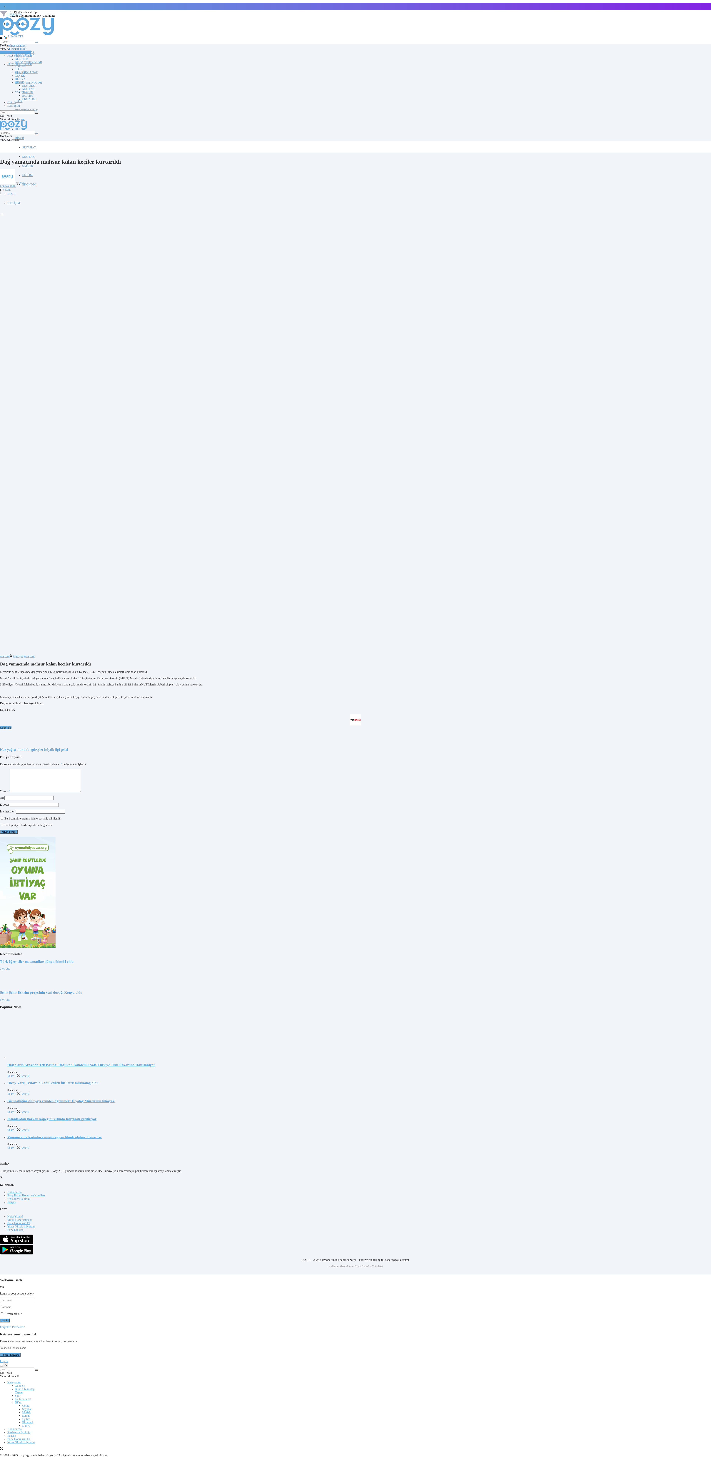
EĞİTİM (27, 175)
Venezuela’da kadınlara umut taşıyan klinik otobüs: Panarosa (54, 1137)
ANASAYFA (15, 36)
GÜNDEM (21, 59)
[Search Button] (36, 42)
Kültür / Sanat (23, 1399)
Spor (17, 1395)
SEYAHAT (29, 147)
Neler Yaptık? (15, 1216)
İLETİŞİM (13, 105)
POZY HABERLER (19, 55)
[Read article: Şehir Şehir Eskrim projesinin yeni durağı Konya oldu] (355, 978)
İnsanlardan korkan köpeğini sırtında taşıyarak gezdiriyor (51, 1119)
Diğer (18, 1402)
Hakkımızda (14, 1192)
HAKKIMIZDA (24, 52)
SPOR (18, 101)
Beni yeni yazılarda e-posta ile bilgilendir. (28, 825)
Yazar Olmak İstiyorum (21, 1226)
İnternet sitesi (7, 811)
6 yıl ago (5, 999)
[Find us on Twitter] (1, 1449)
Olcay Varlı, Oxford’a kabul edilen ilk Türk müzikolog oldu (53, 1083)
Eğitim (26, 1419)
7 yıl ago (5, 968)
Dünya (26, 1425)
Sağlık (26, 1415)
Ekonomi (27, 1422)
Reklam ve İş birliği (18, 1198)
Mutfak (26, 1412)
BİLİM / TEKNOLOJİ (28, 82)
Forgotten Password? (12, 1327)
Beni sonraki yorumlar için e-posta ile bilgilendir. (32, 818)
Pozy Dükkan (15, 1229)
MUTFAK (28, 156)
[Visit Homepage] (27, 34)
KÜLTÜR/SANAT (26, 72)
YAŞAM (20, 65)
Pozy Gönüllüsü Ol (18, 1223)
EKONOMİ (29, 184)
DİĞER (19, 138)
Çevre (25, 1405)
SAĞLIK (27, 166)
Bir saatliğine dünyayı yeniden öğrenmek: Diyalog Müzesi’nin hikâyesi (61, 1101)
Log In (4, 1361)
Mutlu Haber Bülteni (19, 1219)
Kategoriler (14, 1382)
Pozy (22, 183)
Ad (2, 797)
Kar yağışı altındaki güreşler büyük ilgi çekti (34, 750)
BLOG (11, 193)
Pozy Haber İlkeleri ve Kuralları (26, 1195)
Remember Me (13, 1313)
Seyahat (26, 1409)
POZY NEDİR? (16, 49)
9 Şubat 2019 (8, 186)
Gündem (20, 1385)
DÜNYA (20, 79)
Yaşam (7, 189)
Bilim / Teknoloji (25, 1389)
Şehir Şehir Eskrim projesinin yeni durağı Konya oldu (41, 992)
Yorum (5, 791)
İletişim (11, 6)
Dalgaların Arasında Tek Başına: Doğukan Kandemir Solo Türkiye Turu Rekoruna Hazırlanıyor (81, 1065)
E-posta (4, 804)
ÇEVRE (20, 119)
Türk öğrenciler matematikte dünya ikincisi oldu (37, 962)
